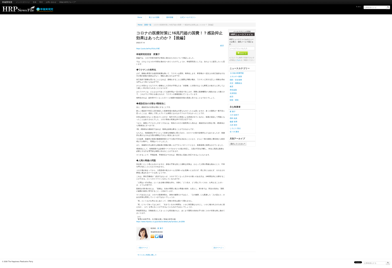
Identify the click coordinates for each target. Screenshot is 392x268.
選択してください (237, 143)
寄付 (41, 2)
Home (140, 17)
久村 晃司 (233, 125)
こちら (238, 60)
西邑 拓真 (233, 118)
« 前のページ (143, 247)
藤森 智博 (233, 121)
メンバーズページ (23, 2)
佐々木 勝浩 (234, 131)
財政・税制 (234, 100)
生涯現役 (233, 93)
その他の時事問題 (237, 73)
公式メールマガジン (188, 17)
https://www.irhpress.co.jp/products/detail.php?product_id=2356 (160, 221)
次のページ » (218, 247)
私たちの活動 (154, 17)
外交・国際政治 (236, 83)
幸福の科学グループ (67, 2)
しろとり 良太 (235, 128)
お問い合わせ (51, 2)
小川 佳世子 (234, 114)
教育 (231, 86)
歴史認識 (233, 89)
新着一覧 (147, 24)
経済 (222, 45)
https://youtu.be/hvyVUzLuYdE (148, 48)
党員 (34, 2)
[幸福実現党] (44, 9)
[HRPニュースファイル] (18, 8)
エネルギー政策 (236, 76)
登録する (242, 53)
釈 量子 (160, 228)
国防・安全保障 (236, 79)
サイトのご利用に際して (147, 254)
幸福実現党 (7, 2)
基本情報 (169, 17)
